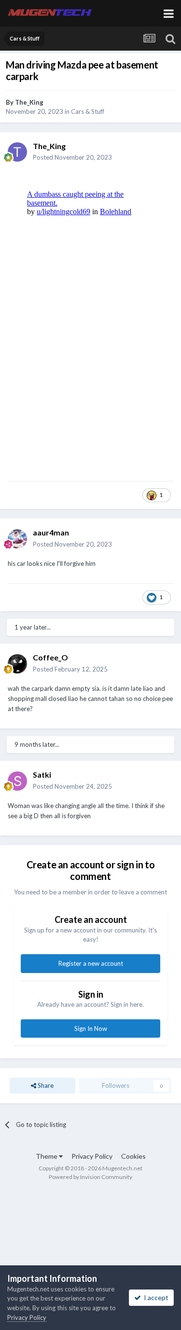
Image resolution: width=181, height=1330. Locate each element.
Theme (47, 1156)
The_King (29, 102)
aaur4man (51, 532)
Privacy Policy (91, 1156)
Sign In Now (90, 1028)
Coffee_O (50, 657)
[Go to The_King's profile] (17, 152)
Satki (42, 774)
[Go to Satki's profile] (17, 781)
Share (45, 1085)
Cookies (133, 1156)
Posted (72, 157)
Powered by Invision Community (90, 1176)
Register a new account (90, 963)
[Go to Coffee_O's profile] (17, 663)
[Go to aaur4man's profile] (17, 538)
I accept (154, 1297)
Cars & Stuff (87, 111)
